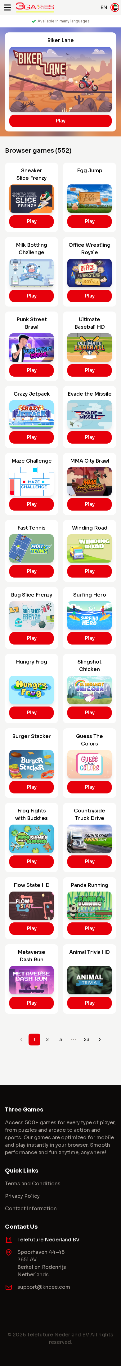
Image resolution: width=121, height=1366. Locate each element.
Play (60, 120)
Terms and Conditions (32, 1183)
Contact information (31, 1208)
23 (86, 1039)
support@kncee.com (43, 1287)
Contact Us (21, 1226)
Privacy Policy (22, 1196)
